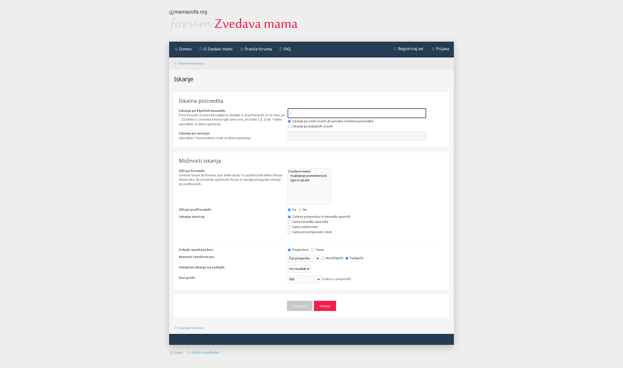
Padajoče (356, 258)
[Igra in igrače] (309, 180)
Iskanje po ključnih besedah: (202, 110)
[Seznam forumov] (233, 30)
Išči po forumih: (192, 171)
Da (294, 209)
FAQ (287, 49)
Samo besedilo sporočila (310, 221)
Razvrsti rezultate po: (197, 257)
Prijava (442, 48)
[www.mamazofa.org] (188, 16)
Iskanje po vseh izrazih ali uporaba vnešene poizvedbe (333, 121)
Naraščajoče (334, 258)
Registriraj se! (410, 48)
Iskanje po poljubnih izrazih (312, 126)
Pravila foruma (258, 49)
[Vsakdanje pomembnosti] (309, 175)
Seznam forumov (191, 63)
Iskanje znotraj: (192, 216)
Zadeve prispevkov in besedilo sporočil (321, 216)
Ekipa (179, 352)
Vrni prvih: (187, 277)
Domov (185, 49)
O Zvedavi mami (218, 49)
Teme (319, 249)
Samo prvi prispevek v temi (312, 232)
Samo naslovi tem (305, 227)
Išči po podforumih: (195, 209)
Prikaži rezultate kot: (196, 249)
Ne (304, 209)
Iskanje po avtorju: (194, 133)
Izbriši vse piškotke (205, 352)
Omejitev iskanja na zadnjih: (202, 267)
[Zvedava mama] (309, 171)
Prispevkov (300, 249)
